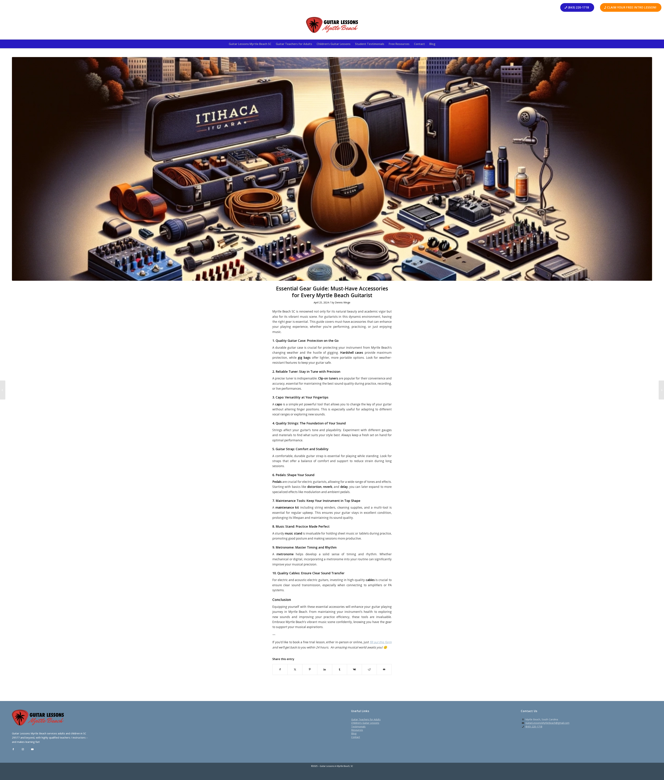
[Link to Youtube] (32, 749)
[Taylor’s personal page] (2, 390)
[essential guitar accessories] (332, 169)
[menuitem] (250, 44)
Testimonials (358, 726)
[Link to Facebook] (13, 749)
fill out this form (381, 642)
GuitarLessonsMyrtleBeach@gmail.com (547, 723)
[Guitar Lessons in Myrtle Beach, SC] (332, 26)
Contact (355, 737)
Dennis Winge (342, 302)
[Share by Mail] (384, 669)
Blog (353, 733)
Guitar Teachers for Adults (366, 719)
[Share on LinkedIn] (324, 669)
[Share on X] (295, 669)
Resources (357, 730)
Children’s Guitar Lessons (365, 723)
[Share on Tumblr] (339, 669)
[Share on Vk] (354, 669)
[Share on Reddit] (369, 669)
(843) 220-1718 (533, 726)
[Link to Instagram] (22, 749)
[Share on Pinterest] (309, 669)
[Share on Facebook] (280, 669)
